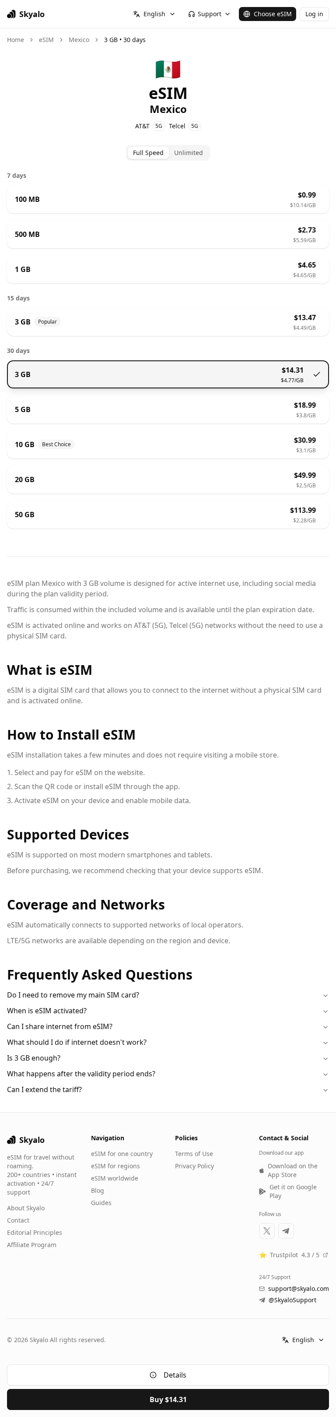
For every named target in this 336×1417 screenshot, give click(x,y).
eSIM (46, 39)
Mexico (79, 39)
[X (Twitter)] (267, 1231)
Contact (18, 1220)
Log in (314, 14)
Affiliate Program (31, 1245)
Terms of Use (194, 1153)
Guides (101, 1202)
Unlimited (188, 152)
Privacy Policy (194, 1166)
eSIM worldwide (114, 1178)
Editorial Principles (34, 1232)
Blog (97, 1190)
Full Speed (148, 152)
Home (15, 39)
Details (175, 1375)
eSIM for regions (115, 1166)
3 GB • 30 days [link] (125, 39)
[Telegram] (286, 1231)
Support (209, 14)
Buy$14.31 (168, 1399)
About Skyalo (26, 1208)
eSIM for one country (122, 1153)
